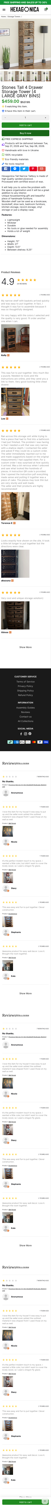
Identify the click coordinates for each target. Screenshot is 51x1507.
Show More (25, 647)
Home (3, 16)
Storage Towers (14, 16)
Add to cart (25, 1502)
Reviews (25, 712)
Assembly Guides (25, 707)
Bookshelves (12, 914)
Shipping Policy (25, 690)
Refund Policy (25, 695)
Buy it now (25, 133)
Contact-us (26, 716)
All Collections (25, 721)
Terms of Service (25, 681)
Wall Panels (12, 823)
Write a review (42, 273)
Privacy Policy (25, 686)
